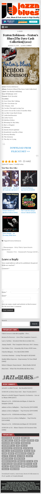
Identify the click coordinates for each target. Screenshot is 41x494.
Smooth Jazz (28, 464)
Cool (17, 446)
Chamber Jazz (15, 443)
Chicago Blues (25, 443)
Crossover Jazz (7, 448)
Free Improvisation (17, 451)
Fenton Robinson (15, 241)
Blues (21, 31)
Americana (17, 438)
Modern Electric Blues (9, 461)
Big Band (17, 440)
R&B (36, 461)
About (32, 482)
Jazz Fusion (21, 456)
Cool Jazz (24, 446)
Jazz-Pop (5, 456)
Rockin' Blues (18, 464)
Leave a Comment (27, 45)
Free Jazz (27, 451)
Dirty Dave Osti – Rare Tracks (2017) (23, 392)
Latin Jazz (29, 456)
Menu (6, 27)
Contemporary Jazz (8, 446)
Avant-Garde (25, 438)
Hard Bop (11, 453)
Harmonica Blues (21, 453)
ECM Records (18, 448)
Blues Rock (30, 440)
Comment (6, 268)
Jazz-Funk (31, 453)
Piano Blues (21, 461)
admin (4, 407)
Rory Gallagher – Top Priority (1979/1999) (23, 407)
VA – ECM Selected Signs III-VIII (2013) (22, 424)
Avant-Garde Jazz (7, 440)
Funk (33, 451)
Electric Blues (28, 448)
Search (4, 320)
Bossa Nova (5, 443)
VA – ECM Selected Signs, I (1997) (20, 414)
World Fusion (15, 469)
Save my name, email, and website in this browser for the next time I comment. (19, 305)
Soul (35, 464)
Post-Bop (30, 461)
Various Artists (32, 466)
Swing (23, 466)
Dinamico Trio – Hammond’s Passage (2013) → (23, 252)
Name (4, 292)
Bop (37, 440)
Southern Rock (14, 466)
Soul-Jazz (5, 466)
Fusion (4, 453)
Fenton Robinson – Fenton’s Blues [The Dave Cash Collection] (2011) (20, 38)
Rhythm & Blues (7, 464)
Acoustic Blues (7, 438)
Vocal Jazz (5, 469)
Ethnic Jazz (5, 451)
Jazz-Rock (13, 456)
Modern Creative (19, 459)
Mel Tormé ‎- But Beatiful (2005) (21, 388)
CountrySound (18, 476)
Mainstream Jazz (7, 459)
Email (4, 296)
